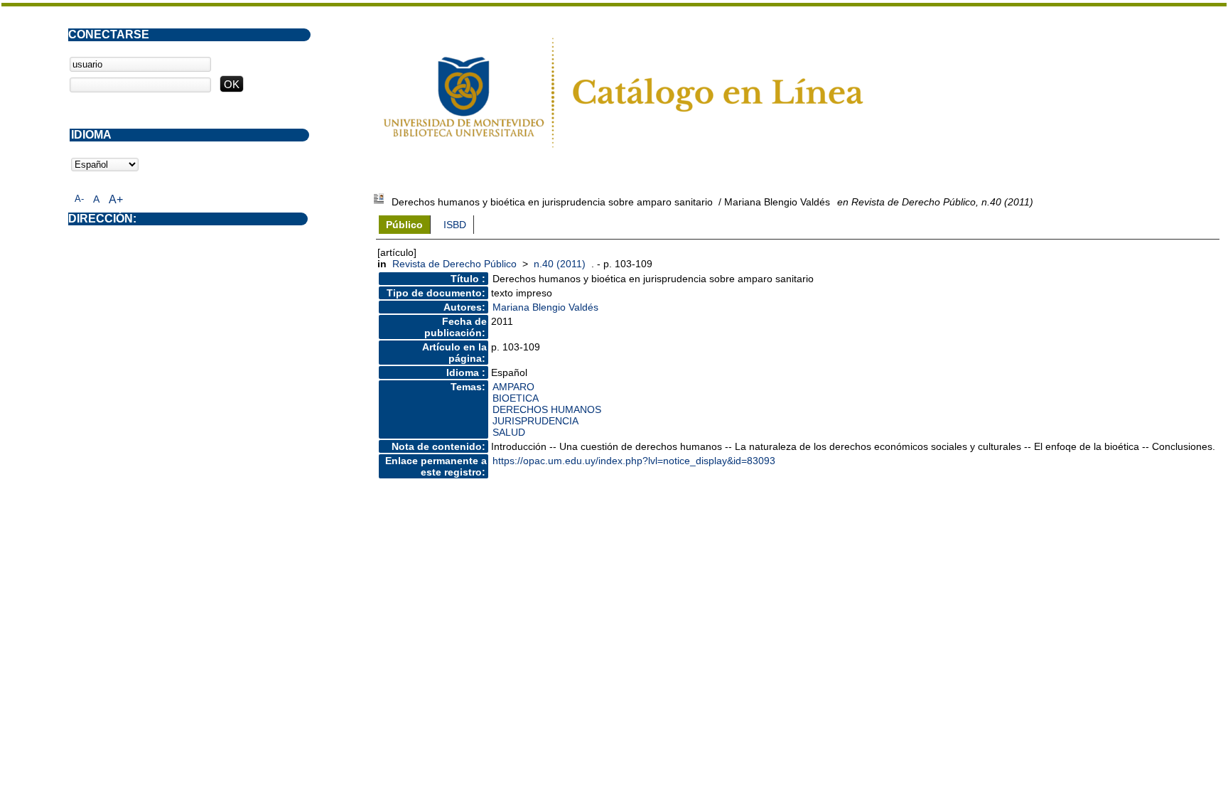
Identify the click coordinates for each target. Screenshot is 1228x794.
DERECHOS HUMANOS (546, 409)
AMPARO (513, 386)
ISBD (454, 224)
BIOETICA (515, 398)
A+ (116, 199)
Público (404, 224)
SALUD (508, 432)
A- (79, 198)
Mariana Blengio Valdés (545, 307)
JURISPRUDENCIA (535, 420)
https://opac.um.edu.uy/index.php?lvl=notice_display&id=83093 (633, 460)
